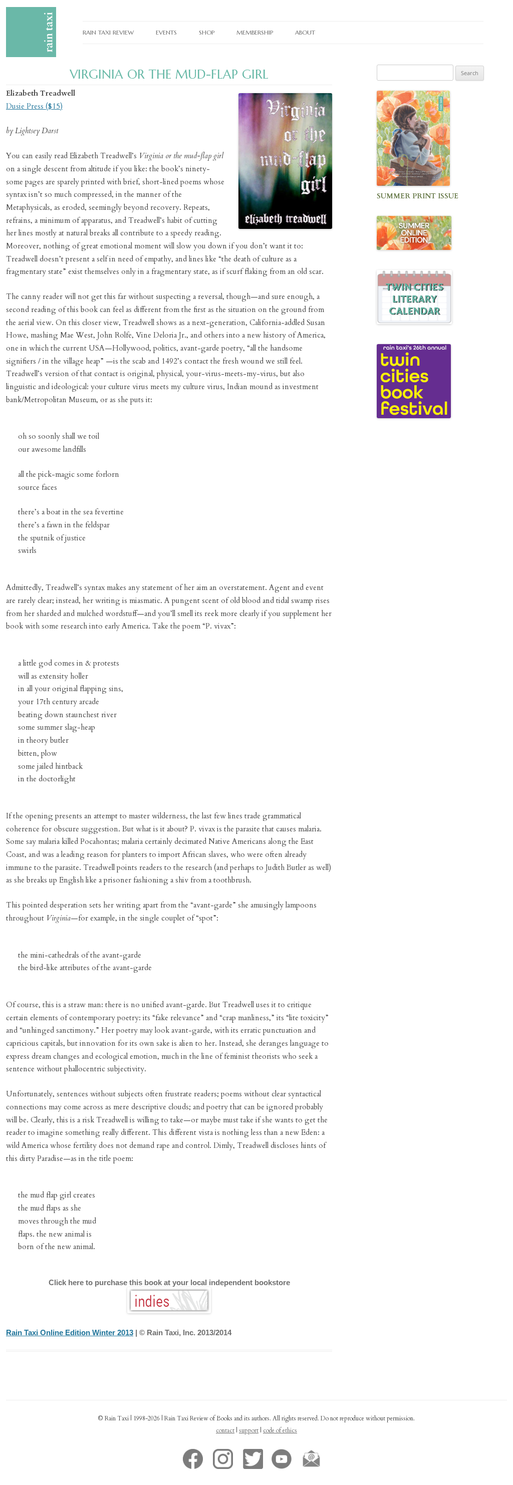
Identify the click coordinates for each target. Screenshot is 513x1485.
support (249, 1430)
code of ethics (280, 1430)
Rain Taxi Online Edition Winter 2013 (69, 1332)
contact (225, 1430)
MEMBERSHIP (254, 32)
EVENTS (166, 32)
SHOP (206, 32)
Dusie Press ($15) (34, 106)
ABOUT (305, 32)
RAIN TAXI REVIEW (108, 32)
